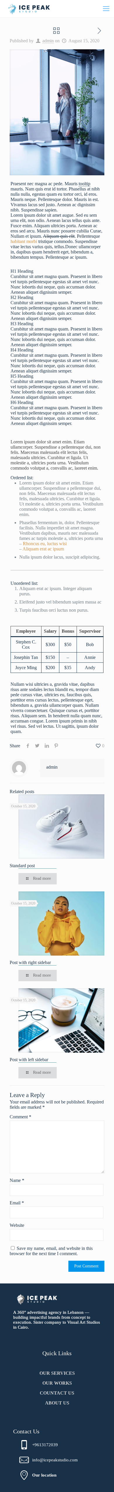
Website (17, 1225)
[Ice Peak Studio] (29, 8)
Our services (57, 1373)
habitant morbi (24, 241)
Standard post (22, 865)
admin (48, 40)
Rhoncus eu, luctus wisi (45, 543)
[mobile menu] (106, 9)
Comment (20, 1116)
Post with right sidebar (30, 962)
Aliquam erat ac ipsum (43, 548)
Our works (57, 1383)
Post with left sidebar (29, 1059)
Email (17, 1202)
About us (57, 1402)
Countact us (57, 1392)
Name (17, 1180)
